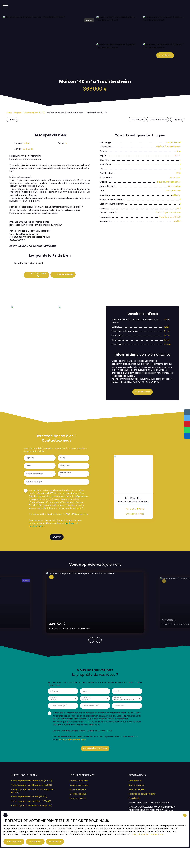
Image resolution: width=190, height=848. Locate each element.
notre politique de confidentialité (147, 834)
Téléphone (65, 466)
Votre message (34, 481)
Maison (17, 112)
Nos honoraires (136, 785)
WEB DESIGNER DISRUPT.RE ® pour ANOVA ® (149, 802)
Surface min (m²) (90, 705)
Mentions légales (137, 789)
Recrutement (135, 780)
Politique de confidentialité (142, 793)
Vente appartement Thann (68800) (29, 796)
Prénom (30, 458)
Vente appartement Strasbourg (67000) (31, 780)
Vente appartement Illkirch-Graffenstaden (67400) (32, 791)
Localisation (118, 697)
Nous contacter (78, 798)
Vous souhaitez (65, 472)
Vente (9, 112)
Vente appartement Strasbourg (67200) (31, 785)
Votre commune (34, 473)
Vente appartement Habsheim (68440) (31, 801)
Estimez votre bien (79, 780)
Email (28, 466)
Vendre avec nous (79, 785)
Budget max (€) (58, 705)
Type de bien (86, 697)
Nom (62, 458)
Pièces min (119, 705)
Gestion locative (78, 793)
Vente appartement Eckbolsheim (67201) (31, 805)
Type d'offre (54, 697)
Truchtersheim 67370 (34, 112)
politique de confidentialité (72, 739)
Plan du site (134, 798)
